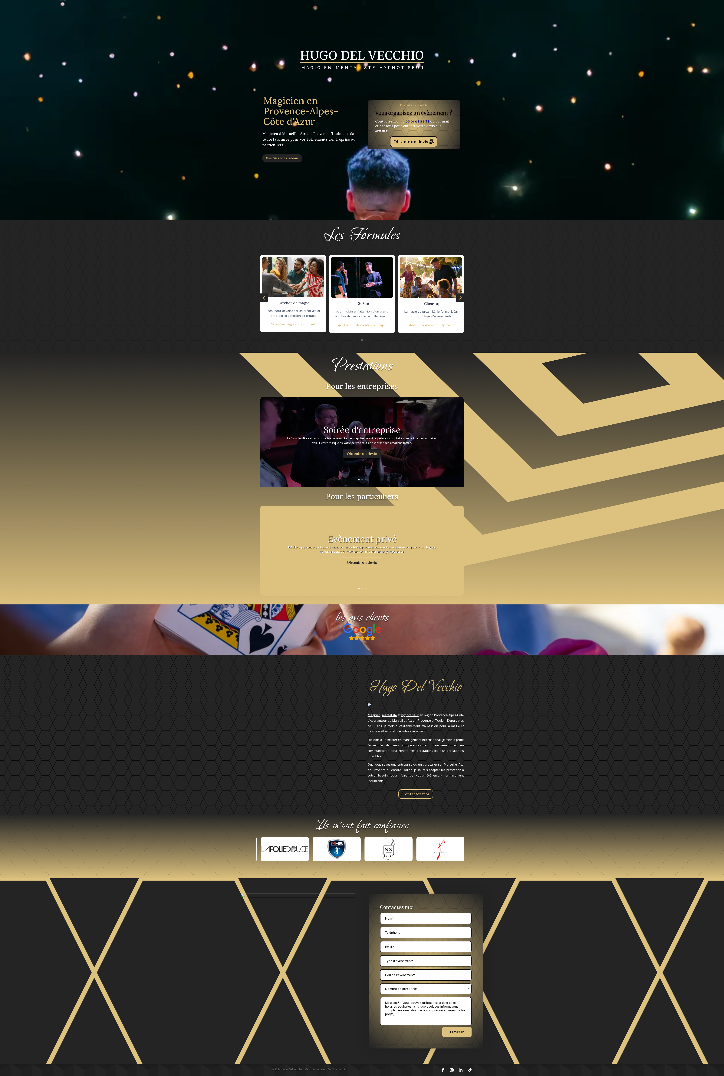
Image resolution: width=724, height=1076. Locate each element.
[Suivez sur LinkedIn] (460, 1070)
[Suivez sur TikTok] (469, 1070)
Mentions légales (314, 1069)
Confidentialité (336, 1069)
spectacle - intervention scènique (362, 325)
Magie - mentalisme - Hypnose (430, 325)
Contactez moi (416, 794)
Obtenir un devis (411, 141)
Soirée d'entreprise (362, 429)
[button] (264, 297)
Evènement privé (362, 538)
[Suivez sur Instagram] (451, 1070)
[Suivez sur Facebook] (442, 1070)
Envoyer (457, 1031)
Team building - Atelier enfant (293, 324)
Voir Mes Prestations (282, 158)
